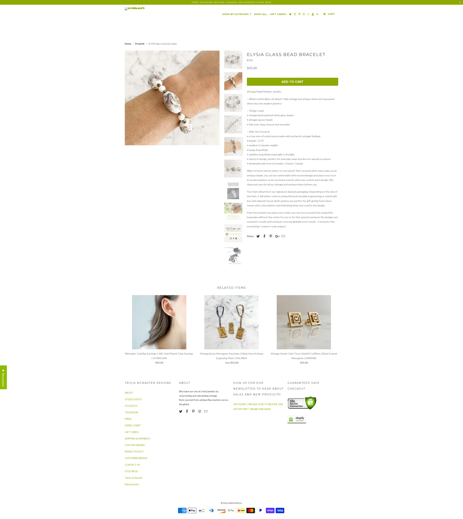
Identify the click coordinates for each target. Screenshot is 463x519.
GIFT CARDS (132, 432)
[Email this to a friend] (283, 236)
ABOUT (129, 392)
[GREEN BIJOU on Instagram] (200, 411)
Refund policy (132, 484)
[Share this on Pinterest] (270, 236)
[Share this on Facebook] (264, 236)
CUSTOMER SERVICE (136, 458)
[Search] (317, 15)
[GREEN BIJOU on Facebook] (187, 411)
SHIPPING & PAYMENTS (137, 438)
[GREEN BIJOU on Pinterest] (194, 411)
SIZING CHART (133, 425)
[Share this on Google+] (276, 236)
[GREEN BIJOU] (142, 8)
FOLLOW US (131, 471)
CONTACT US (132, 464)
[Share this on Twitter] (257, 236)
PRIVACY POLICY (134, 451)
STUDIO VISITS (133, 399)
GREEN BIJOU (235, 503)
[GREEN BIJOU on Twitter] (181, 411)
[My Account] (313, 15)
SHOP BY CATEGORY (236, 14)
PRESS (128, 418)
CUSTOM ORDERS (135, 445)
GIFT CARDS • (279, 14)
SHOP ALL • (261, 14)
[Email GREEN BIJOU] (206, 411)
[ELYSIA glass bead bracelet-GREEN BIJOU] (172, 98)
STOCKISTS (131, 405)
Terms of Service (133, 477)
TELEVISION (131, 412)
